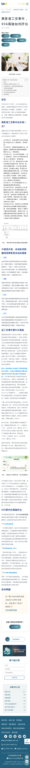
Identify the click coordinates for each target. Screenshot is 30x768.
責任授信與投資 (15, 707)
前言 (5, 82)
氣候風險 (15, 701)
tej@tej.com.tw (21, 749)
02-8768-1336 (8, 749)
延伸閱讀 (6, 94)
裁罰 (5, 45)
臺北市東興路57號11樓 (10, 740)
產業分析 (15, 692)
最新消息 (4, 720)
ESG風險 (15, 36)
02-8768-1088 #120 (10, 745)
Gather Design (22, 764)
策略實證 (15, 695)
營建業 (21, 40)
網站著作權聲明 (7, 728)
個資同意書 (21, 724)
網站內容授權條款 (19, 728)
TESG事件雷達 (9, 40)
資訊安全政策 (6, 732)
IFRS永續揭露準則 (15, 704)
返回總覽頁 (16, 639)
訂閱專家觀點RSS (13, 755)
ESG (5, 36)
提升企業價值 (15, 710)
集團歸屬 (15, 698)
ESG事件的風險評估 (10, 92)
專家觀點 (9, 10)
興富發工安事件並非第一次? (12, 84)
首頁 (3, 10)
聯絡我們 (4, 724)
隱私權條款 (12, 724)
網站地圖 (15, 732)
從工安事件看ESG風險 (10, 90)
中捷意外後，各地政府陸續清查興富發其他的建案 (13, 87)
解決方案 (12, 720)
